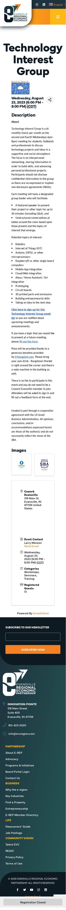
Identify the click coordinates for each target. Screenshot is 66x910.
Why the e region (16, 789)
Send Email (31, 546)
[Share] (50, 100)
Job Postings (13, 833)
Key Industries (14, 796)
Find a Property (15, 802)
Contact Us (12, 778)
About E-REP (13, 752)
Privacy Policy (14, 857)
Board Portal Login (17, 771)
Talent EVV (12, 844)
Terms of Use (13, 863)
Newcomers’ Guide (17, 826)
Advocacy (11, 759)
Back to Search (19, 81)
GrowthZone (41, 613)
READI (9, 851)
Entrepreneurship (16, 808)
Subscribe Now (33, 649)
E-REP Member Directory (21, 815)
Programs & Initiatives (19, 765)
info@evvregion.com (21, 733)
